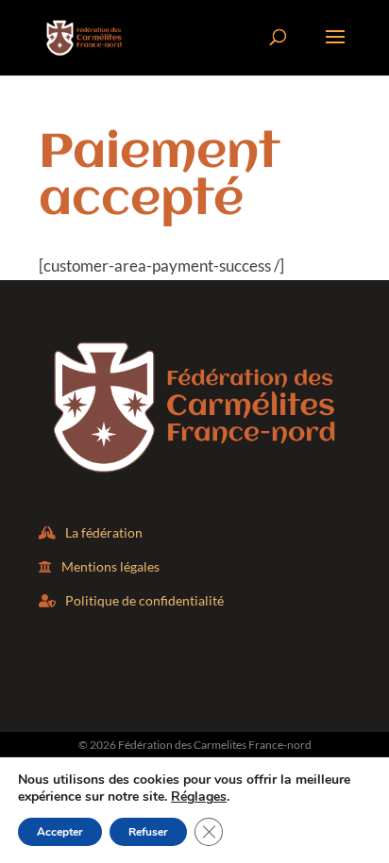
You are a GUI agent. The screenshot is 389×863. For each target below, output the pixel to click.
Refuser (148, 831)
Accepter (60, 831)
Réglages (199, 796)
